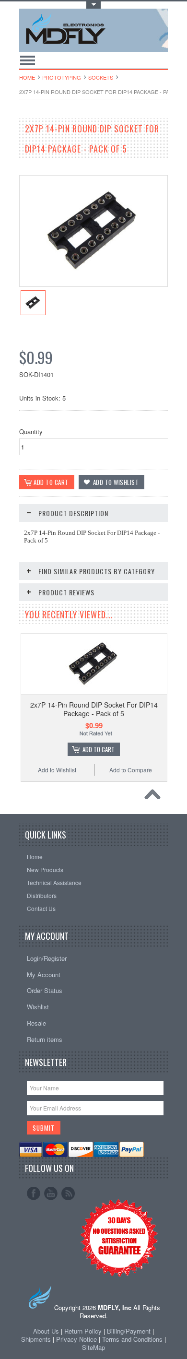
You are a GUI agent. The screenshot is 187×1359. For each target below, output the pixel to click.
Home (27, 77)
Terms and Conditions (133, 1339)
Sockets (100, 77)
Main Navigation (27, 60)
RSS (68, 1193)
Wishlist (38, 1006)
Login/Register (47, 958)
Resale (36, 1023)
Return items (44, 1039)
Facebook (33, 1193)
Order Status (44, 990)
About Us (46, 1330)
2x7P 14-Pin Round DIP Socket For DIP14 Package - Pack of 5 (94, 709)
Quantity (31, 431)
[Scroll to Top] (154, 796)
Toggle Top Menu (93, 5)
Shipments (36, 1339)
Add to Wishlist (57, 770)
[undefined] (93, 283)
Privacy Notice (76, 1339)
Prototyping (61, 77)
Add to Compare (130, 770)
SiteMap (93, 1347)
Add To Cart (98, 749)
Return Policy (83, 1330)
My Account (43, 974)
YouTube (51, 1193)
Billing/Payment (129, 1330)
